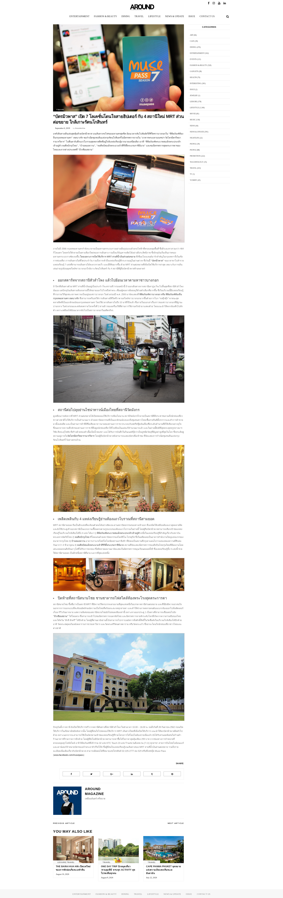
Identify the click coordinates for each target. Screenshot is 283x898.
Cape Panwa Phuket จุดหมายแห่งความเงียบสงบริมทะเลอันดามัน (163, 869)
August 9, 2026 (107, 877)
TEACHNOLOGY (196, 162)
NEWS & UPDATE (197, 132)
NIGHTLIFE (194, 138)
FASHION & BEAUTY (198, 65)
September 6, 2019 (62, 128)
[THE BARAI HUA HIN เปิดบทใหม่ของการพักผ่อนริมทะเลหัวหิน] (73, 849)
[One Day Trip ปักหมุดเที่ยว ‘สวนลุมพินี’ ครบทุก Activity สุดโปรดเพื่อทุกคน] (118, 849)
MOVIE (193, 114)
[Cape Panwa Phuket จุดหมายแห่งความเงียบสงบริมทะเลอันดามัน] (163, 849)
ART (191, 35)
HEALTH (193, 77)
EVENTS (193, 59)
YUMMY (193, 180)
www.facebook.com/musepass (69, 755)
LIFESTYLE (194, 108)
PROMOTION (195, 156)
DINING (193, 47)
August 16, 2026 (62, 874)
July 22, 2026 (151, 877)
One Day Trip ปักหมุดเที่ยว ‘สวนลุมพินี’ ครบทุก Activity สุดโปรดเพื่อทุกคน (118, 869)
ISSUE (192, 89)
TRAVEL (60, 110)
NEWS (192, 126)
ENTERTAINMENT (197, 53)
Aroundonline (80, 128)
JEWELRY (194, 96)
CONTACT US (203, 894)
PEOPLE (193, 144)
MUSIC (193, 120)
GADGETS (194, 71)
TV (191, 174)
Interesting (195, 83)
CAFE (192, 41)
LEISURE (61, 862)
